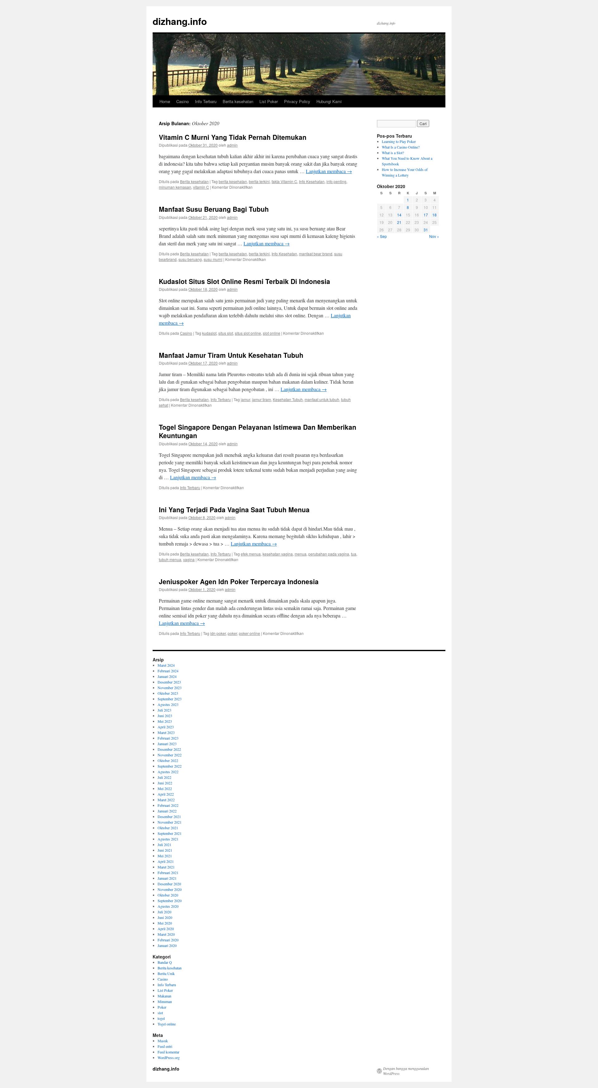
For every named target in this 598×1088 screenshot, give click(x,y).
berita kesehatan (233, 181)
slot (160, 1012)
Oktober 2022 (168, 760)
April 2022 (166, 794)
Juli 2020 (164, 911)
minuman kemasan (175, 187)
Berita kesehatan (238, 101)
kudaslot (209, 333)
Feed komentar (168, 1051)
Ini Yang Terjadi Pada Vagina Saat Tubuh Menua (234, 509)
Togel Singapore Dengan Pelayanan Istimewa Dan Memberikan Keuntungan (257, 431)
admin (232, 145)
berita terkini (259, 181)
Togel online (167, 1023)
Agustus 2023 (168, 704)
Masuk (163, 1040)
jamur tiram (261, 399)
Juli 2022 (164, 777)
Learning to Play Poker (399, 141)
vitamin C (201, 187)
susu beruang (190, 259)
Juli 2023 (164, 709)
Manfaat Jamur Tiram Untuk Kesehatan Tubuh (231, 355)
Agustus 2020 (168, 906)
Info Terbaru (205, 101)
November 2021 (170, 822)
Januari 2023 (167, 743)
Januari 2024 (167, 676)
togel (161, 1018)
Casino (182, 101)
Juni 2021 (165, 850)
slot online (271, 333)
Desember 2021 (169, 816)
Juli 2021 (164, 844)
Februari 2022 (168, 805)
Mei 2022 (165, 788)
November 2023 (170, 687)
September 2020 (170, 900)
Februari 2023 (168, 738)
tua (353, 553)
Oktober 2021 (168, 827)
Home (164, 101)
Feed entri (165, 1046)
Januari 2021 (167, 878)
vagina (189, 559)
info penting (336, 181)
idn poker (218, 633)
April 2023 (166, 726)
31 (426, 229)
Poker (162, 1007)
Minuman (165, 1001)
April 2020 (166, 928)
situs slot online (248, 333)
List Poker (268, 101)
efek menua (251, 553)
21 (399, 222)
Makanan (164, 995)
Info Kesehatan (312, 181)
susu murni (213, 259)
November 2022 (170, 754)
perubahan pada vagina (328, 553)
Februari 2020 (168, 939)
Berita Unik (166, 973)
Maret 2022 (166, 799)
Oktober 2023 (168, 693)
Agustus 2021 (168, 838)
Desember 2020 (169, 883)
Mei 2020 (165, 922)
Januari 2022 (167, 810)
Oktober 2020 (168, 894)
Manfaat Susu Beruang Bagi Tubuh (214, 209)
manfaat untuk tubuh (322, 399)
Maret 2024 (166, 665)
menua (300, 553)
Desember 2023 (169, 681)
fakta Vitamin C (284, 181)
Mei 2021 (165, 855)
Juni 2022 (165, 782)
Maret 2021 (166, 866)
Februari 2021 (168, 872)
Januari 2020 (167, 945)
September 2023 (170, 698)
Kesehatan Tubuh (288, 399)
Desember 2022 (169, 749)
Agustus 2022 (168, 771)
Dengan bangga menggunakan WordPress (406, 1071)
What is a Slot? (393, 152)
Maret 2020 (166, 934)
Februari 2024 (168, 670)
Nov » (434, 236)
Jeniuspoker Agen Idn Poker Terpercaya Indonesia (239, 581)
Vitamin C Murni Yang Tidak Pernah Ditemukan (232, 137)
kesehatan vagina (278, 553)
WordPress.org (169, 1057)
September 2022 (170, 766)
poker (232, 633)
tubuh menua (170, 559)
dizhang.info (180, 21)
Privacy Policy (297, 101)
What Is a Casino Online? (401, 146)
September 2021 (170, 833)
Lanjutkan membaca (329, 171)
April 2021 (166, 861)
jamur (245, 399)
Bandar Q (165, 962)
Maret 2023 (166, 732)
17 (426, 214)
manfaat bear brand (315, 253)
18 (434, 214)
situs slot (225, 333)
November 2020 (170, 889)
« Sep (382, 236)
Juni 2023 (165, 715)
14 (399, 214)
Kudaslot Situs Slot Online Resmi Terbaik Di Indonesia (244, 281)
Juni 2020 (165, 917)
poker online (249, 633)
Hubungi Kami (329, 101)
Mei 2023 (165, 721)
